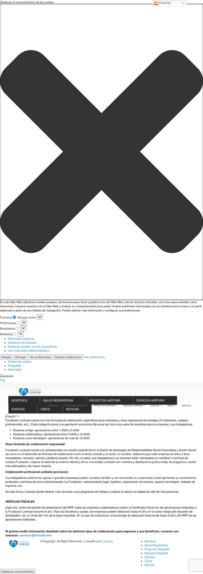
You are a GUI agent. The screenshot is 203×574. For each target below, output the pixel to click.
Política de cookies (19, 362)
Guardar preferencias (68, 357)
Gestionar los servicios (22, 342)
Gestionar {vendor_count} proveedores (32, 346)
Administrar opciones (21, 339)
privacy (108, 541)
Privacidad (14, 365)
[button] (101, 152)
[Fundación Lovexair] (29, 391)
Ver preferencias (40, 357)
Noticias (72, 409)
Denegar (20, 357)
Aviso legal (14, 369)
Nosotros (19, 400)
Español (164, 3)
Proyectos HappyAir (104, 400)
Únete (45, 409)
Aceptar (6, 357)
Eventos (18, 409)
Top (2, 380)
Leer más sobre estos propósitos (28, 350)
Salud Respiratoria (58, 400)
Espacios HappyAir (150, 400)
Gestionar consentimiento (18, 571)
